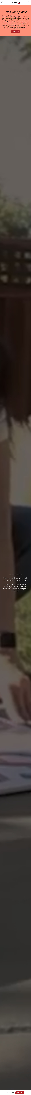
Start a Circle (16, 31)
